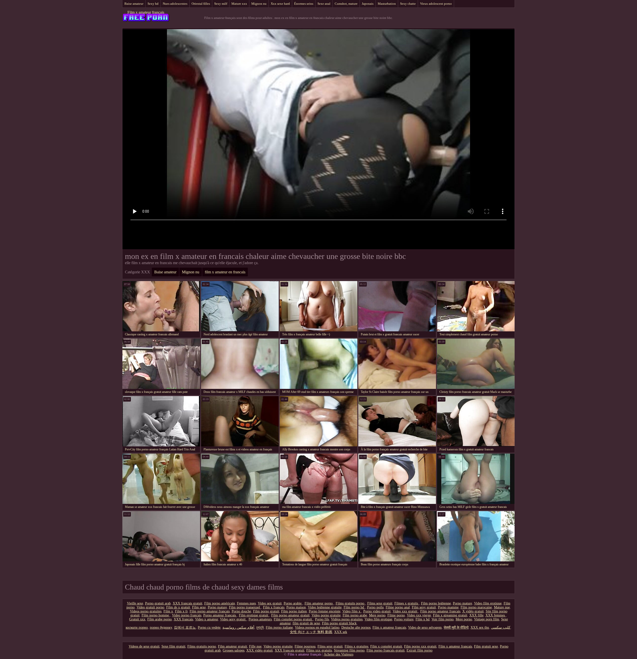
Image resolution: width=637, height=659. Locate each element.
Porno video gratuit (377, 611)
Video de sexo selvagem (425, 627)
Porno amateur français (220, 615)
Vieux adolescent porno (436, 3)
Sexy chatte (408, 3)
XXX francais (183, 619)
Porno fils (322, 619)
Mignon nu (258, 3)
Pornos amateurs (260, 619)
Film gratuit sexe (486, 646)
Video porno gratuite (326, 615)
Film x (168, 611)
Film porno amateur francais (440, 611)
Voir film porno (442, 619)
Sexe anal (324, 3)
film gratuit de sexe (306, 623)
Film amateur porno (319, 603)
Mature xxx (239, 3)
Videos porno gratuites (145, 611)
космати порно (137, 627)
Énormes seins (303, 3)
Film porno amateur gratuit (290, 615)
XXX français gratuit (187, 603)
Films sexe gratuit (379, 603)
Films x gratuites (356, 646)
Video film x (351, 611)
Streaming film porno (349, 650)
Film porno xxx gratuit (420, 646)
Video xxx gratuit (405, 611)
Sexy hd (153, 3)
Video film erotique (488, 603)
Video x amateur (206, 619)
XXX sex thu (480, 627)
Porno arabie (293, 603)
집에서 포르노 (185, 627)
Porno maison (296, 607)
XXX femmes (495, 615)
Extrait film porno (419, 650)
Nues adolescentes (175, 3)
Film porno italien (294, 611)
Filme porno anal (398, 607)
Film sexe (199, 607)
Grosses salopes (233, 650)
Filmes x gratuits (406, 603)
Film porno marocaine (476, 607)
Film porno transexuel (245, 607)
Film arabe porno (159, 619)
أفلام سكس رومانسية (238, 627)
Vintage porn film (486, 619)
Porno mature (462, 603)
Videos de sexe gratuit (144, 646)
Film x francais (273, 607)
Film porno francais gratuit (386, 650)
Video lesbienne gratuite (325, 607)
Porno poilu (375, 607)
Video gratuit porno (150, 607)
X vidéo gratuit (473, 611)
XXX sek (340, 632)
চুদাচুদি (260, 627)
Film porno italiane (279, 627)
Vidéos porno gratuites (347, 619)
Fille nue (255, 646)
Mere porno (377, 615)
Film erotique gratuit (254, 615)
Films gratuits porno (350, 603)
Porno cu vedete (209, 627)
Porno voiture (404, 619)
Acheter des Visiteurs (338, 654)
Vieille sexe (135, 603)
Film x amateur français (145, 12)
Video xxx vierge (419, 615)
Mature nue (502, 607)
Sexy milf (220, 3)
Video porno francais (186, 615)
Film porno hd (354, 607)
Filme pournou (305, 646)
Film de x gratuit (178, 607)
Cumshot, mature (346, 3)
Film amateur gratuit (232, 646)
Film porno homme (156, 615)
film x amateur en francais (225, 272)
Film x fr (181, 611)
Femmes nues (246, 603)
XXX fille (476, 615)
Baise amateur (133, 3)
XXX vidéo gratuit (259, 650)
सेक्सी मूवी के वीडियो (456, 627)
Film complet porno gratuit (293, 619)
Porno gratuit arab (158, 603)
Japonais (367, 3)
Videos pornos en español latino (317, 627)
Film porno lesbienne (436, 603)
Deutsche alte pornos (356, 627)
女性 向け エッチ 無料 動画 (311, 632)
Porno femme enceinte (324, 611)
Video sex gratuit (270, 603)
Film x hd (422, 619)
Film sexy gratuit (424, 607)
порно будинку (161, 627)
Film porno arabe (355, 615)
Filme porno (396, 615)
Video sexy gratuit (233, 619)
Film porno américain (219, 603)
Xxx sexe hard (280, 3)
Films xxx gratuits (319, 650)
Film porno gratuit (266, 611)
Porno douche (241, 611)
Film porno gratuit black (339, 623)
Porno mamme (448, 607)
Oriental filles (201, 3)
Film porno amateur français (210, 611)
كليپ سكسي (500, 627)
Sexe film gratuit (173, 646)
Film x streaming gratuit (450, 615)
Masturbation (387, 3)
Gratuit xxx (137, 619)
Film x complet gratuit (386, 646)
